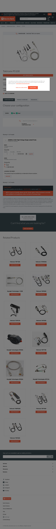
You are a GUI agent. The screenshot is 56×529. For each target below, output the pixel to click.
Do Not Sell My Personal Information (23, 83)
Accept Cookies (33, 87)
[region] (28, 84)
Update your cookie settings (21, 87)
